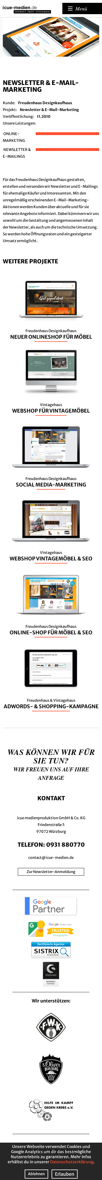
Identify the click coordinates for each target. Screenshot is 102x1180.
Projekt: (10, 109)
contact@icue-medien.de (51, 857)
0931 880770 (65, 844)
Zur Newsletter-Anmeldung (51, 871)
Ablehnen (36, 1174)
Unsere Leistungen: (19, 123)
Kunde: (9, 103)
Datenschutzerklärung (71, 1161)
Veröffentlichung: (18, 116)
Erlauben (64, 1174)
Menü (81, 8)
